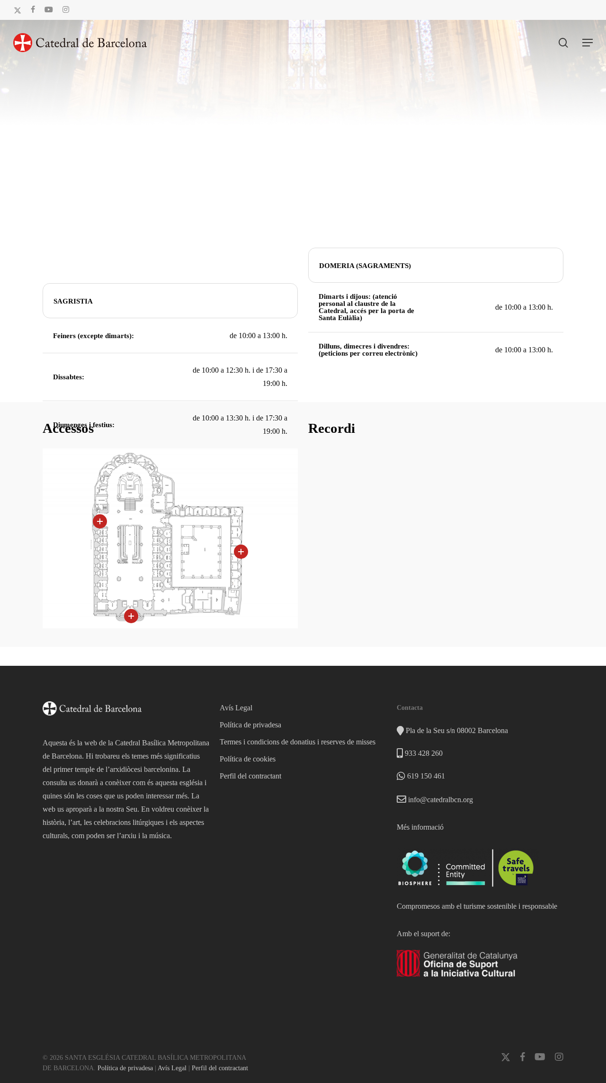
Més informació (420, 827)
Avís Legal (236, 708)
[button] (587, 42)
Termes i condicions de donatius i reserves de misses (297, 742)
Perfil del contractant (250, 776)
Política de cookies (248, 759)
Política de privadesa (250, 725)
